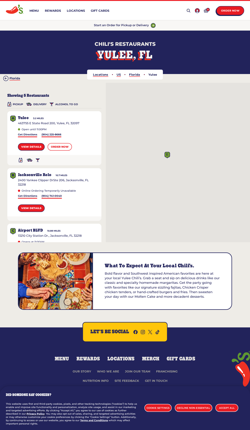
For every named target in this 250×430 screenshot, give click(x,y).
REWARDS (88, 358)
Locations (100, 74)
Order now (60, 146)
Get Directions (27, 134)
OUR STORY (82, 371)
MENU (62, 358)
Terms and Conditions (94, 420)
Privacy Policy (36, 413)
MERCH (150, 358)
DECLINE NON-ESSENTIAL (193, 407)
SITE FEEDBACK (127, 381)
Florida (134, 74)
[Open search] (188, 10)
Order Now (230, 10)
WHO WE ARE (108, 371)
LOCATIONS (121, 358)
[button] (167, 155)
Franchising (167, 371)
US (119, 74)
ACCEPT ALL (227, 407)
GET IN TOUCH (156, 381)
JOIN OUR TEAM (137, 371)
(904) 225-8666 (51, 134)
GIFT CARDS (181, 358)
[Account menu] (197, 11)
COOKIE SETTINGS (158, 407)
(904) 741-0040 (52, 196)
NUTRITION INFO (96, 381)
